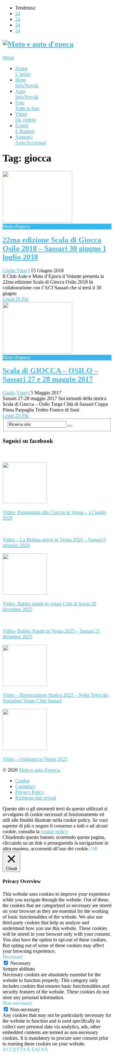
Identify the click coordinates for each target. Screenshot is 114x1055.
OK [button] (94, 848)
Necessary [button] (13, 956)
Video (25, 116)
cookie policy (54, 831)
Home (23, 71)
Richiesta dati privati (35, 798)
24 (17, 13)
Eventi (24, 128)
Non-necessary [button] (17, 1003)
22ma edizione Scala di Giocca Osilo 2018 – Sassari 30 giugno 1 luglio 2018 (54, 248)
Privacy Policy (29, 792)
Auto (26, 94)
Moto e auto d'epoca (39, 770)
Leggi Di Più (15, 299)
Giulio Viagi (15, 270)
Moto (26, 82)
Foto (27, 105)
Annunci (30, 139)
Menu (8, 57)
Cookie (22, 780)
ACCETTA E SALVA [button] (25, 1049)
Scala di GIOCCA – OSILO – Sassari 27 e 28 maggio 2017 (50, 374)
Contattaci (25, 786)
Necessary (20, 963)
